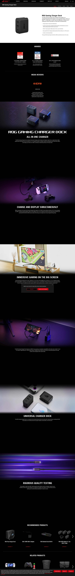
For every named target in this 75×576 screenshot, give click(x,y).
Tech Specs (59, 6)
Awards (64, 6)
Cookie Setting (57, 571)
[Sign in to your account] (72, 1)
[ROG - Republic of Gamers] (6, 1)
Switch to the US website (43, 289)
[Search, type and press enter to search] (70, 1)
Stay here (31, 289)
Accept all (71, 571)
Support (71, 6)
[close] (52, 284)
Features (55, 6)
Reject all (64, 571)
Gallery (68, 6)
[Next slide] (73, 536)
